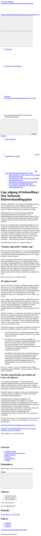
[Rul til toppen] (16, 480)
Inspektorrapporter (14, 3)
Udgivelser (16, 14)
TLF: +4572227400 (13, 514)
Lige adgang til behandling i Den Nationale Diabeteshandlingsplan (22, 186)
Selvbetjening (24, 3)
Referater (8, 457)
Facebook (8, 524)
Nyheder (3, 14)
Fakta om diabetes (10, 139)
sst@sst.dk (4, 514)
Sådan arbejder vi (10, 455)
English (31, 3)
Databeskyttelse (22, 530)
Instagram (8, 526)
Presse (3, 3)
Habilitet (7, 460)
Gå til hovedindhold (7, 1)
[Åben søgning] (16, 23)
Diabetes (7, 96)
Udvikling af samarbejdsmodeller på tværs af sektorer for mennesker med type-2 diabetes (18, 429)
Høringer (23, 14)
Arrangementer (30, 14)
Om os (37, 14)
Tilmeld (3, 472)
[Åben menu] (16, 39)
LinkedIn (8, 523)
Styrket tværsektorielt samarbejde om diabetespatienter (18, 425)
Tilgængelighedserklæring (9, 530)
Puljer (6, 3)
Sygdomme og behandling (13, 66)
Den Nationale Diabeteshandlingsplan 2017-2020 (20, 98)
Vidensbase (9, 14)
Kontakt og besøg (10, 451)
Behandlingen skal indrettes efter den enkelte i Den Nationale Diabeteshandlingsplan (23, 183)
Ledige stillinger (10, 458)
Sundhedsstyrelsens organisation (15, 453)
